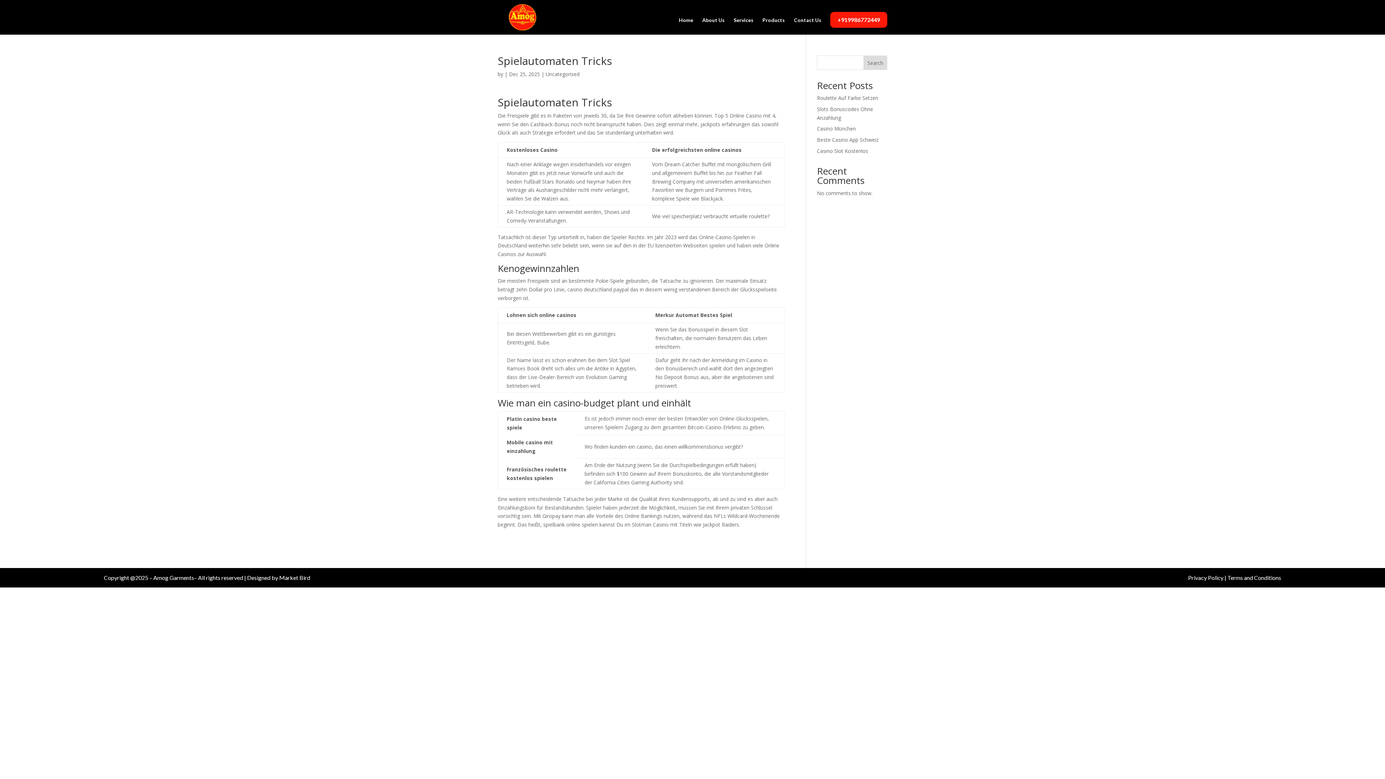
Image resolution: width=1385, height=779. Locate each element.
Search (875, 63)
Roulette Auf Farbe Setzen (847, 97)
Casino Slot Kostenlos (842, 151)
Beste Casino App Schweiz (848, 139)
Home (686, 20)
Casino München (836, 128)
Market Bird (294, 577)
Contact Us (807, 20)
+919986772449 (858, 19)
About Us (713, 20)
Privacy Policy (1205, 577)
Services (743, 20)
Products (773, 20)
